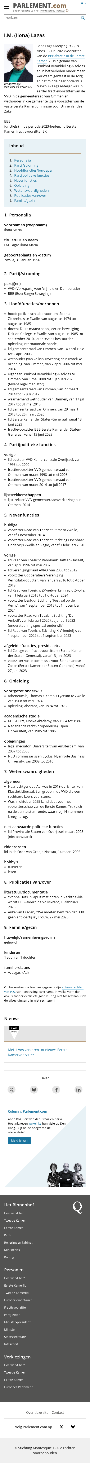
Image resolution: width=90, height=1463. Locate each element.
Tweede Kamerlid (16, 1293)
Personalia (22, 160)
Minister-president (17, 1322)
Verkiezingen (17, 1357)
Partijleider (12, 1315)
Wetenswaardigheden (31, 190)
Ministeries (12, 1250)
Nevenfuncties (25, 180)
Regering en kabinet (18, 1242)
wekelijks (35, 1123)
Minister (10, 1329)
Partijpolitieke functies (31, 175)
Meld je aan (19, 1140)
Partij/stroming (26, 165)
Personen (14, 1270)
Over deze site (37, 1412)
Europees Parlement (18, 1387)
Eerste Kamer (13, 1228)
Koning (9, 1257)
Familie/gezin (24, 200)
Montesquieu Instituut (52, 10)
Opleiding (21, 185)
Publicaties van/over (30, 195)
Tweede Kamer (14, 1220)
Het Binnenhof (19, 1205)
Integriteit (11, 1344)
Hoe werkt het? (14, 1278)
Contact (58, 1412)
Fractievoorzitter (15, 1307)
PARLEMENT (40, 6)
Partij (8, 1235)
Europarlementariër (18, 1300)
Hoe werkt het (14, 1213)
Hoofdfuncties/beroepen (33, 170)
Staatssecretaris (15, 1337)
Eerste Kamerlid (15, 1285)
